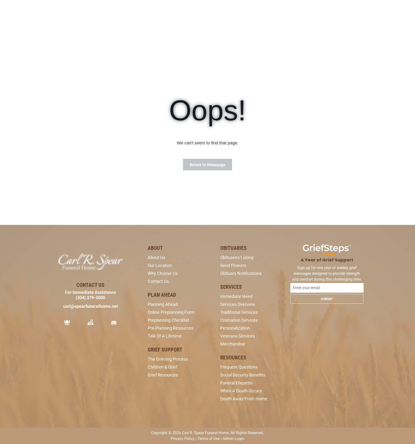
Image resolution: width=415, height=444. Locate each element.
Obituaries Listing (236, 257)
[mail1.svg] (114, 325)
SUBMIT (327, 299)
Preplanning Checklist (168, 320)
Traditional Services (239, 312)
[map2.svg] (90, 325)
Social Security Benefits (242, 374)
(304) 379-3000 (90, 297)
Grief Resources (163, 374)
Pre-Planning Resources (170, 328)
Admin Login (233, 438)
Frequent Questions (239, 367)
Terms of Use (208, 438)
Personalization (235, 328)
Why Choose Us (163, 273)
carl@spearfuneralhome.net (90, 306)
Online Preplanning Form (171, 312)
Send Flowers (233, 265)
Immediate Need (236, 296)
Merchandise (232, 343)
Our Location (160, 265)
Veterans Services (237, 336)
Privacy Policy (183, 438)
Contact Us (158, 281)
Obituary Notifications (241, 273)
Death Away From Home (243, 398)
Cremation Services (239, 320)
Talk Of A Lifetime (165, 336)
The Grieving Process (168, 359)
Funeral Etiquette (236, 382)
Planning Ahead (163, 304)
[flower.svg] (67, 325)
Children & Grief (162, 367)
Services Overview (237, 304)
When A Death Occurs (241, 390)
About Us (156, 257)
